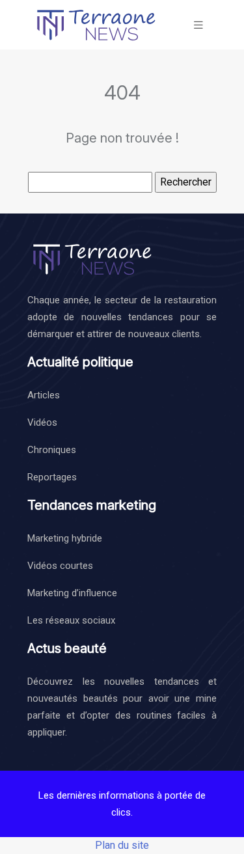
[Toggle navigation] (198, 25)
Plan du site (122, 845)
